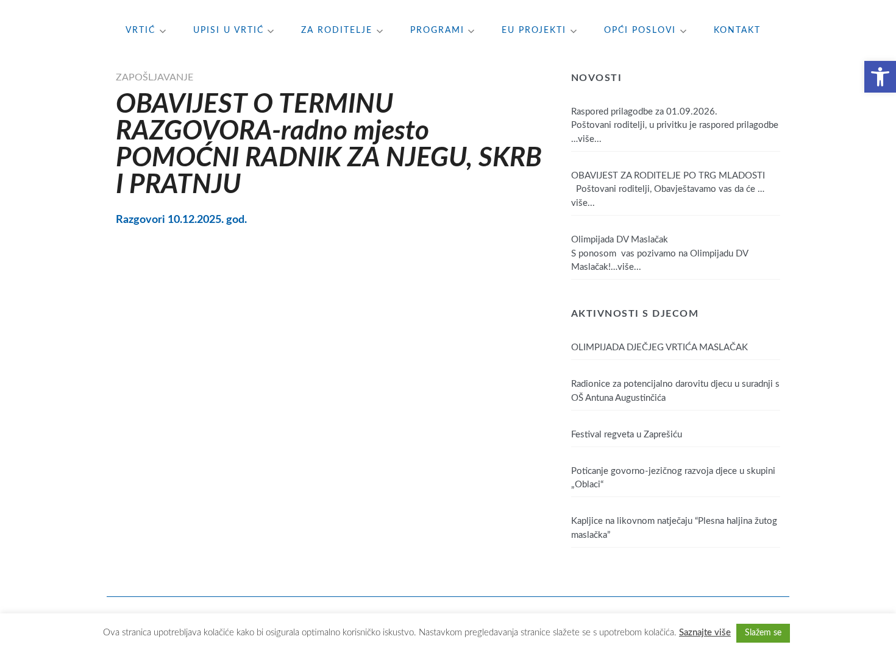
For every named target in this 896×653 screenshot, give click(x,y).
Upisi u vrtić (228, 30)
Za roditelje (336, 30)
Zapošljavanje (154, 77)
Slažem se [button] (763, 633)
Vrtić (140, 30)
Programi (437, 30)
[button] (880, 77)
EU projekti (534, 30)
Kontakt (737, 30)
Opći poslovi (640, 30)
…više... (586, 139)
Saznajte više (705, 632)
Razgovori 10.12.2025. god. (181, 219)
